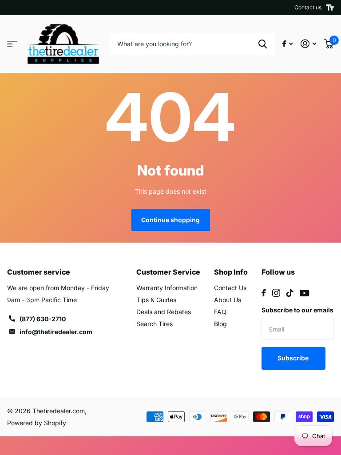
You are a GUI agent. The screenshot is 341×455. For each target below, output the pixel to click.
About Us (227, 299)
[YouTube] (304, 293)
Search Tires (154, 323)
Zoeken (262, 44)
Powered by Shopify (36, 423)
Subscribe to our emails (297, 310)
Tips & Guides (156, 299)
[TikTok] (289, 293)
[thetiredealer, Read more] (287, 44)
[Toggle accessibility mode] (330, 7)
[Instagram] (276, 293)
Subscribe (294, 358)
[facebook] (264, 292)
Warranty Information (167, 287)
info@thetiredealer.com (56, 331)
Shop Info (231, 271)
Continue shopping (170, 220)
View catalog (12, 44)
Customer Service (168, 271)
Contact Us (230, 287)
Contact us (307, 7)
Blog (220, 323)
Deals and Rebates (163, 311)
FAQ (220, 311)
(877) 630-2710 (43, 319)
